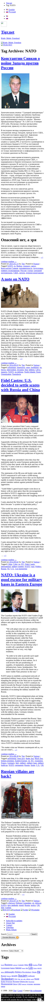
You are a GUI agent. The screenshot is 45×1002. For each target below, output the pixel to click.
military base (32, 763)
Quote (34, 972)
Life (30, 967)
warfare (8, 908)
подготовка (38, 268)
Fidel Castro (30, 564)
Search (3, 934)
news (2, 972)
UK (42, 765)
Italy (17, 763)
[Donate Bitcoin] (10, 938)
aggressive (21, 367)
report (21, 905)
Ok (39, 1000)
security (15, 976)
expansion (39, 761)
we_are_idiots (25, 979)
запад (33, 266)
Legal (20, 991)
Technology (7, 978)
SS (8, 569)
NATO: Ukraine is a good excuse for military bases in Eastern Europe (21, 579)
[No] (43, 1000)
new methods (13, 905)
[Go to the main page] (11, 43)
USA (16, 979)
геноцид (26, 266)
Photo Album (11, 930)
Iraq (26, 370)
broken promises (7, 761)
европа (24, 984)
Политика (31, 981)
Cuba (15, 564)
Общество (24, 981)
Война (19, 266)
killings (32, 370)
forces (3, 370)
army (28, 367)
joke (27, 968)
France (3, 763)
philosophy (10, 972)
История (16, 981)
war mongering (21, 569)
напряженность (25, 268)
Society (23, 975)
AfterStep (10, 927)
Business (8, 964)
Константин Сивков (9, 268)
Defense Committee (23, 903)
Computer (21, 965)
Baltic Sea (30, 758)
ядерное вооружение (35, 273)
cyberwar (11, 903)
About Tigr (10, 923)
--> (42, 257)
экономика (37, 984)
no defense (19, 372)
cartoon (15, 965)
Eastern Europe (21, 761)
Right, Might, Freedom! (10, 38)
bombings (35, 367)
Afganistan (11, 367)
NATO (10, 266)
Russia (3, 569)
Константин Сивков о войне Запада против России (20, 63)
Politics (38, 566)
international (6, 566)
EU (22, 564)
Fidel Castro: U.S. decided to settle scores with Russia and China (20, 385)
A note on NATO (15, 279)
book (2, 965)
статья (30, 270)
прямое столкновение (10, 270)
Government (5, 968)
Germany (11, 763)
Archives (4, 951)
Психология (6, 984)
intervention (11, 370)
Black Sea (39, 758)
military (23, 763)
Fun (40, 964)
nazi (32, 566)
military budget (18, 566)
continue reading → (9, 261)
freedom (35, 965)
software (31, 976)
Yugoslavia (16, 374)
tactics (33, 905)
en (41, 367)
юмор (3, 986)
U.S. (12, 569)
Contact (9, 925)
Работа (15, 984)
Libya (38, 370)
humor (12, 968)
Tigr (23, 264)
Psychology (26, 972)
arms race (21, 758)
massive (4, 372)
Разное (36, 264)
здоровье (30, 984)
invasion (20, 370)
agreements (11, 758)
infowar (38, 903)
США (15, 273)
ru (15, 266)
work (32, 979)
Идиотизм (9, 981)
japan (23, 968)
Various (36, 365)
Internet (18, 968)
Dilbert (26, 965)
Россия (23, 270)
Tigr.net (9, 3)
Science (9, 976)
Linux (35, 968)
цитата (22, 273)
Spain (33, 765)
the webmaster (36, 991)
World (36, 979)
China (9, 564)
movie (39, 968)
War (2, 908)
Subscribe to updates (14, 921)
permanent (19, 765)
